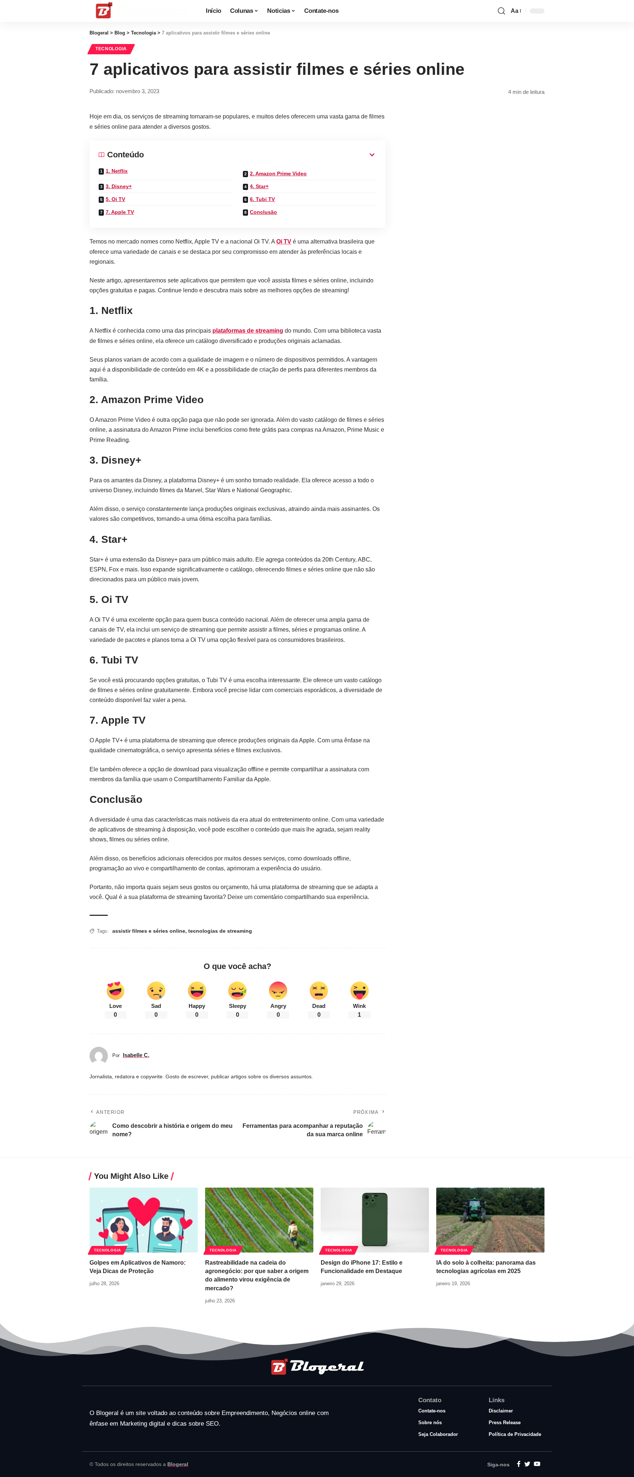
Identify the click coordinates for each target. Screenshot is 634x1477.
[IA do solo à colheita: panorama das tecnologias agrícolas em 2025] (490, 1220)
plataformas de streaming (247, 331)
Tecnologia (111, 49)
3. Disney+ (119, 186)
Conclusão (263, 212)
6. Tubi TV (262, 199)
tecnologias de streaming (220, 931)
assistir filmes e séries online (148, 931)
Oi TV (283, 241)
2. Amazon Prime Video (278, 173)
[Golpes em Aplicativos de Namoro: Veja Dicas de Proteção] (144, 1220)
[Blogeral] (142, 11)
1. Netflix (117, 171)
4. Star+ (259, 186)
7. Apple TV (120, 212)
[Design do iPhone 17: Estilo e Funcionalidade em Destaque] (375, 1220)
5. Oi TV (115, 199)
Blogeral (177, 1464)
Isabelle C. (136, 1055)
